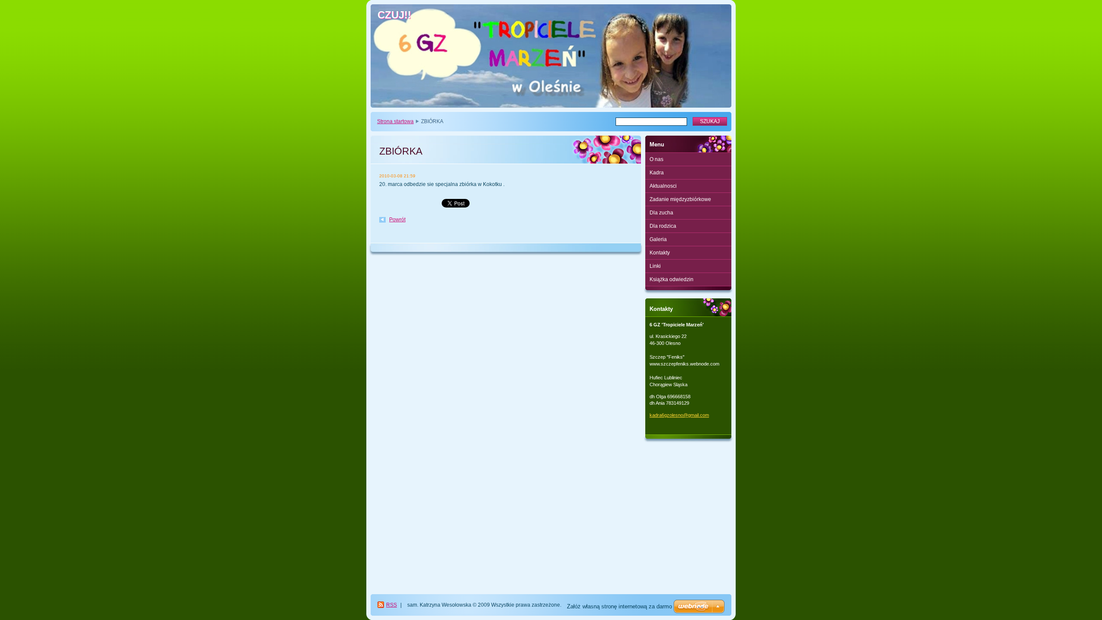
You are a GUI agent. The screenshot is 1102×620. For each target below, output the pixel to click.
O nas (656, 159)
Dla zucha (661, 213)
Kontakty (660, 253)
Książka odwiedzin (671, 279)
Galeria (658, 239)
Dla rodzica (663, 226)
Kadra (657, 173)
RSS (391, 605)
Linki (655, 266)
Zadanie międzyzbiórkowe (680, 199)
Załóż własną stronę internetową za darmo (619, 606)
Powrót (397, 220)
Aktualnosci (663, 186)
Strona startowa (395, 121)
